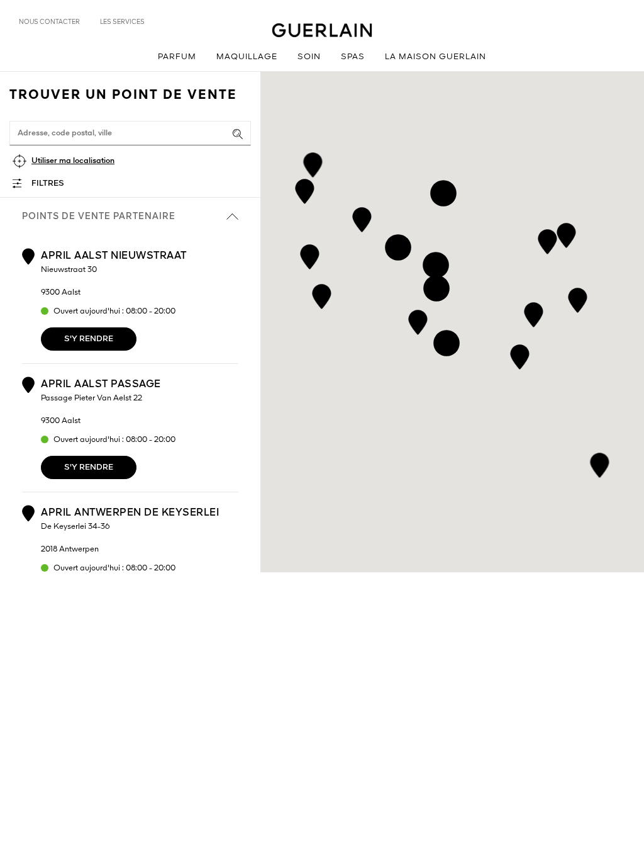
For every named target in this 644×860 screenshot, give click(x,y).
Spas (353, 57)
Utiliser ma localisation (72, 161)
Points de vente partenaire (98, 216)
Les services (122, 22)
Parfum (177, 57)
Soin (309, 57)
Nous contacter (49, 22)
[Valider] (237, 134)
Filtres (47, 183)
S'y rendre (88, 339)
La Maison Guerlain (435, 57)
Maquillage (246, 57)
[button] (418, 320)
